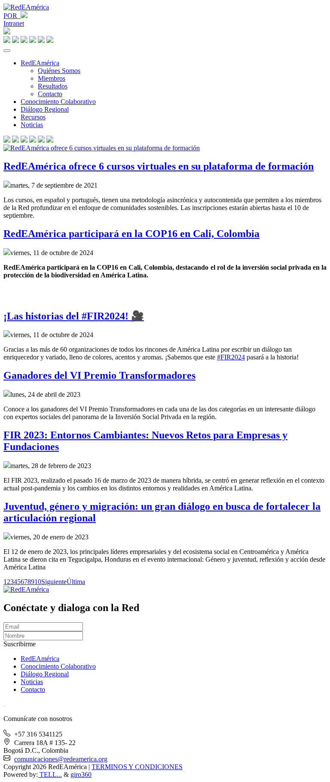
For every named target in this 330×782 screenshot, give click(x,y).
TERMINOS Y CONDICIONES (137, 766)
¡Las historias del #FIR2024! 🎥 (73, 316)
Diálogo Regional (45, 109)
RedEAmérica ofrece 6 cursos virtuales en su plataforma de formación (158, 166)
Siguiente (54, 581)
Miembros (51, 78)
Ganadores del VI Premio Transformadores (99, 375)
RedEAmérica (40, 63)
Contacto (50, 93)
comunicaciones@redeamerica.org (60, 759)
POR (12, 15)
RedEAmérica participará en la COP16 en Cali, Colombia (131, 233)
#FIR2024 (231, 357)
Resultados (52, 86)
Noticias (32, 124)
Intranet (13, 23)
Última (76, 581)
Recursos (33, 117)
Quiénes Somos (59, 70)
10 (37, 581)
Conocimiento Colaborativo (58, 101)
